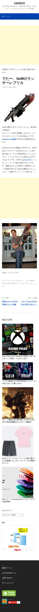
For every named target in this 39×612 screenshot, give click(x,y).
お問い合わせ (7, 578)
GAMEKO (19, 3)
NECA (13, 283)
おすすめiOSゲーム (9, 573)
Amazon (32, 281)
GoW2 (8, 283)
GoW (3, 283)
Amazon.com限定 (9, 139)
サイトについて (8, 583)
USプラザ (27, 160)
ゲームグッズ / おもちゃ (14, 281)
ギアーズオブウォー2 (24, 283)
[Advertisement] (19, 45)
